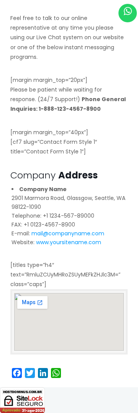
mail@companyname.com (67, 233)
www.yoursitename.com (68, 242)
